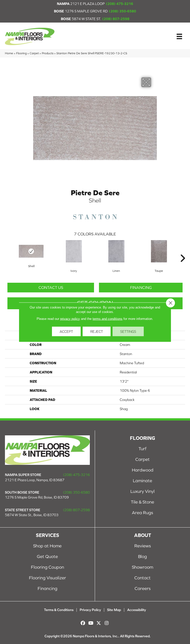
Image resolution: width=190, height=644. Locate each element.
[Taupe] (159, 251)
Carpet (34, 53)
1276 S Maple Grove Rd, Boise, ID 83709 (37, 497)
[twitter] (99, 623)
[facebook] (83, 623)
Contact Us (51, 287)
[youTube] (91, 623)
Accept (66, 331)
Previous (7, 250)
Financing (141, 287)
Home (9, 53)
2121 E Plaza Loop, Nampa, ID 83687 (34, 480)
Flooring (21, 53)
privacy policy (70, 318)
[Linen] (116, 251)
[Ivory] (73, 251)
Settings (128, 331)
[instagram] (107, 623)
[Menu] (179, 36)
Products (47, 53)
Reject (96, 331)
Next (182, 250)
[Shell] (31, 251)
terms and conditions (107, 318)
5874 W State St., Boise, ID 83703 (31, 515)
